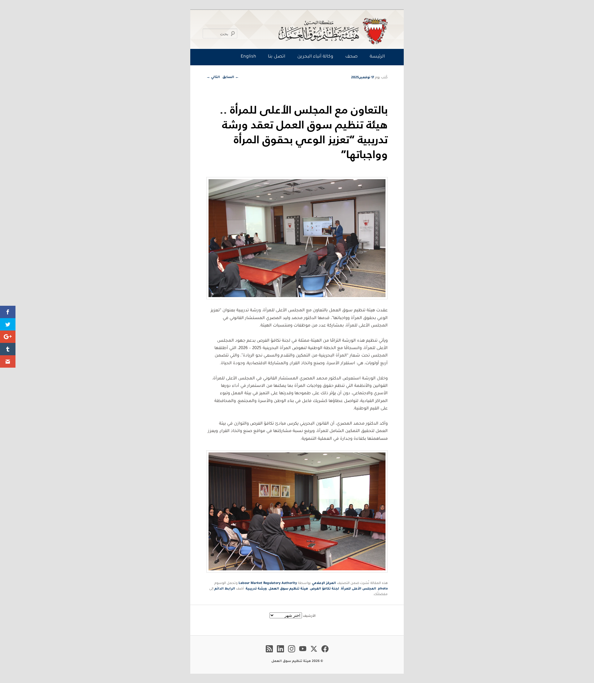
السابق (230, 77)
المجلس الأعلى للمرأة (358, 589)
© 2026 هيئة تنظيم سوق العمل (297, 661)
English (248, 56)
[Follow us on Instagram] (291, 653)
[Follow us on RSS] (269, 653)
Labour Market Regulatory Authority (268, 583)
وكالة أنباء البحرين (315, 56)
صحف (351, 56)
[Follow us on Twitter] (314, 653)
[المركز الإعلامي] (298, 31)
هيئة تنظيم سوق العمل (288, 589)
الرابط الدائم (224, 589)
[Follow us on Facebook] (325, 653)
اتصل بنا (276, 56)
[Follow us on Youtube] (303, 653)
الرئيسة (377, 56)
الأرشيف (309, 616)
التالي (213, 77)
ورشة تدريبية (256, 589)
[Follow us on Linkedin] (280, 653)
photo (383, 589)
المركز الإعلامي (324, 583)
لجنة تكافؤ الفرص (324, 589)
